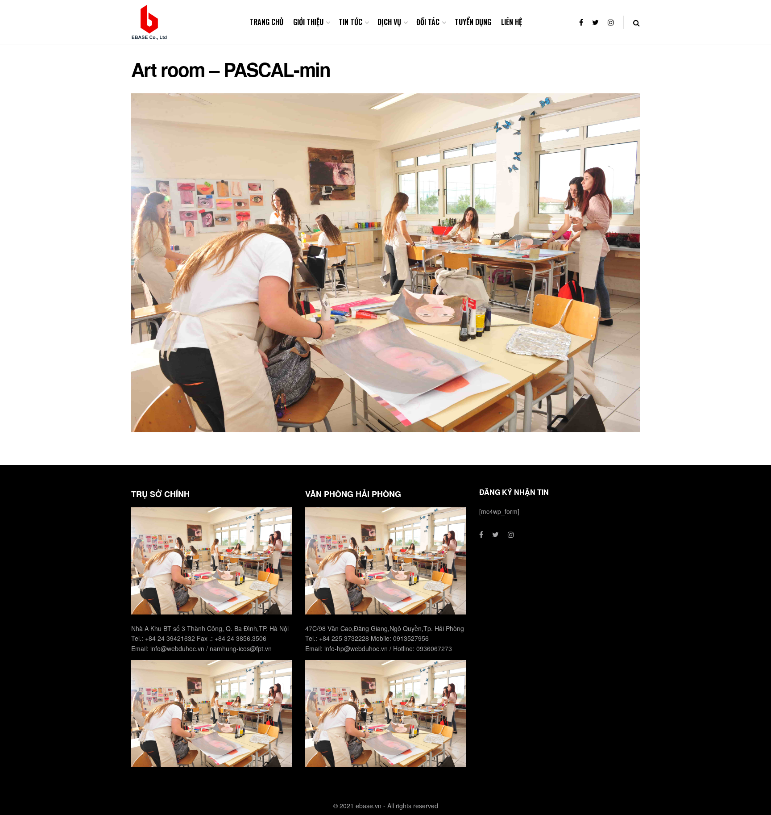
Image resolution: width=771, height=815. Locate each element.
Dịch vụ (389, 22)
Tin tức (350, 22)
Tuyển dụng (473, 22)
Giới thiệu (308, 22)
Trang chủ (266, 22)
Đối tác (427, 22)
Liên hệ (511, 22)
